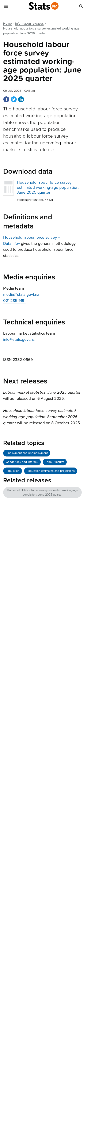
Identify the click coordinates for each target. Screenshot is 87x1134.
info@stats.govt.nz (19, 339)
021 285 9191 (14, 300)
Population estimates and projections (51, 471)
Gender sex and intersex (22, 462)
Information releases (29, 23)
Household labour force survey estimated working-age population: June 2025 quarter (48, 187)
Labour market (54, 462)
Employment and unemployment (27, 453)
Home (7, 23)
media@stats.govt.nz (21, 294)
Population (12, 471)
